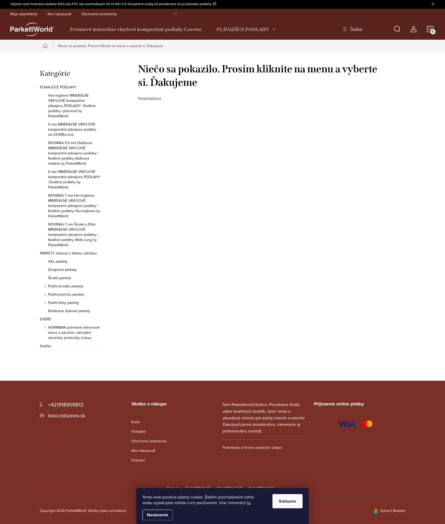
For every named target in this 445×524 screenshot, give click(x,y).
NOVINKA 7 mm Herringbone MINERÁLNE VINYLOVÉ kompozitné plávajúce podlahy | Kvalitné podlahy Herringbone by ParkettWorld (74, 206)
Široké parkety (59, 277)
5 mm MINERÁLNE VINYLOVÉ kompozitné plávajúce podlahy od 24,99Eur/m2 (72, 129)
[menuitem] (136, 29)
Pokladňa (138, 431)
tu (249, 502)
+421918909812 (66, 404)
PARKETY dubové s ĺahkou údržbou (68, 253)
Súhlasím (287, 501)
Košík (135, 422)
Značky (45, 345)
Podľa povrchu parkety (66, 294)
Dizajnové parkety (62, 269)
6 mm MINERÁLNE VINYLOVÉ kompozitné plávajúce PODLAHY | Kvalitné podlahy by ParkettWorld (74, 179)
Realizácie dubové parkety (69, 310)
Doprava (138, 460)
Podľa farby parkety (63, 302)
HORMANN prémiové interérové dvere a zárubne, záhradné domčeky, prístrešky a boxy (74, 332)
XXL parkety (57, 261)
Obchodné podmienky (99, 13)
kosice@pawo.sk (66, 415)
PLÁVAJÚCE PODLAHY (58, 87)
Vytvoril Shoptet (392, 510)
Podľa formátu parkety (65, 286)
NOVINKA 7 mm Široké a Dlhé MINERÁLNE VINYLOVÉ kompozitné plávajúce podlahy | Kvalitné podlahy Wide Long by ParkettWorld (73, 234)
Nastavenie (157, 515)
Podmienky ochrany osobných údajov (252, 447)
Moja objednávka (23, 13)
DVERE (45, 319)
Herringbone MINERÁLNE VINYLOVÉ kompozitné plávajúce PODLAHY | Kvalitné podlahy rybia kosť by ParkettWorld (72, 106)
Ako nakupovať (59, 13)
